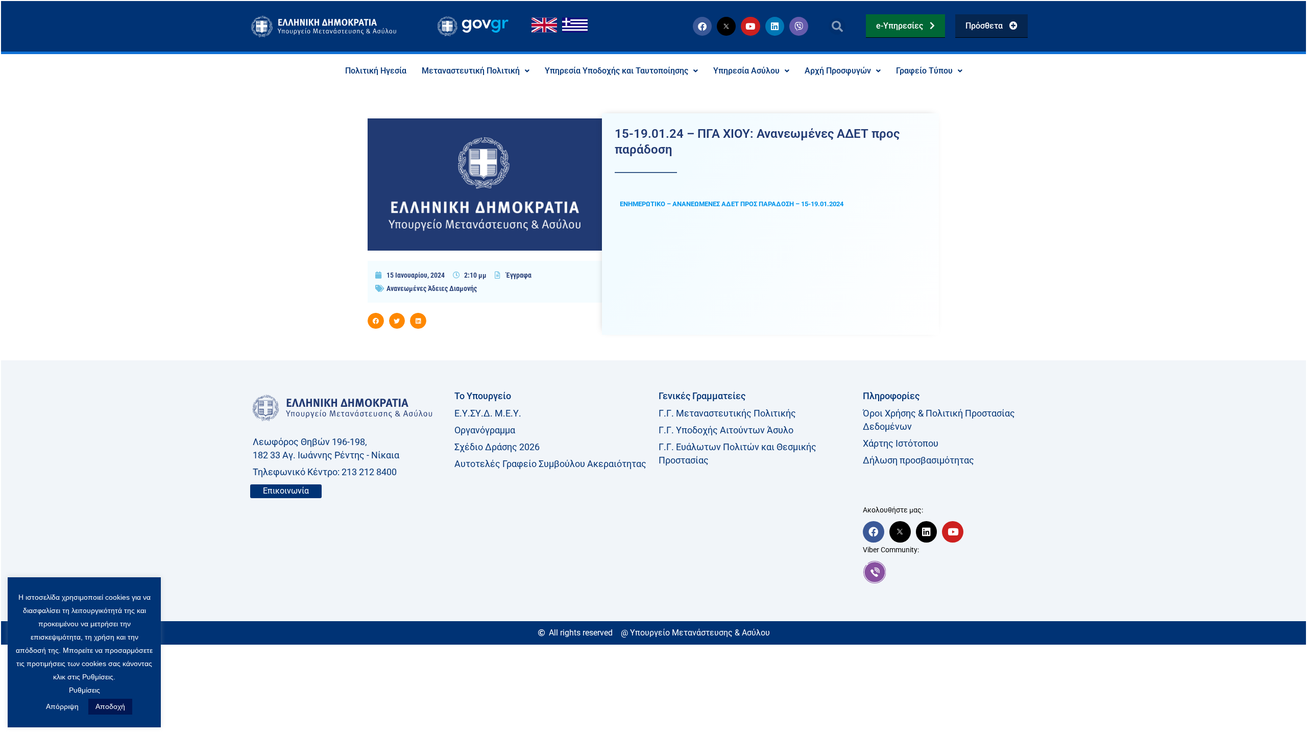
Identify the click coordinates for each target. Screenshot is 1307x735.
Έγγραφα (518, 275)
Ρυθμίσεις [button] (84, 690)
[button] (837, 26)
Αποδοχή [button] (110, 706)
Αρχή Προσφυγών (838, 71)
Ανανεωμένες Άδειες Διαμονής (431, 288)
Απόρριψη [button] (62, 706)
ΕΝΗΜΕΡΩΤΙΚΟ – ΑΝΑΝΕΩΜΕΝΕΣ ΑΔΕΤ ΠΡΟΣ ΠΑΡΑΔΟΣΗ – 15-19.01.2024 (731, 204)
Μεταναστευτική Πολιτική (471, 71)
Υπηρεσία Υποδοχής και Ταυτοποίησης (616, 71)
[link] (960, 572)
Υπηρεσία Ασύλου (746, 71)
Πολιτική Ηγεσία (375, 71)
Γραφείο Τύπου (924, 71)
